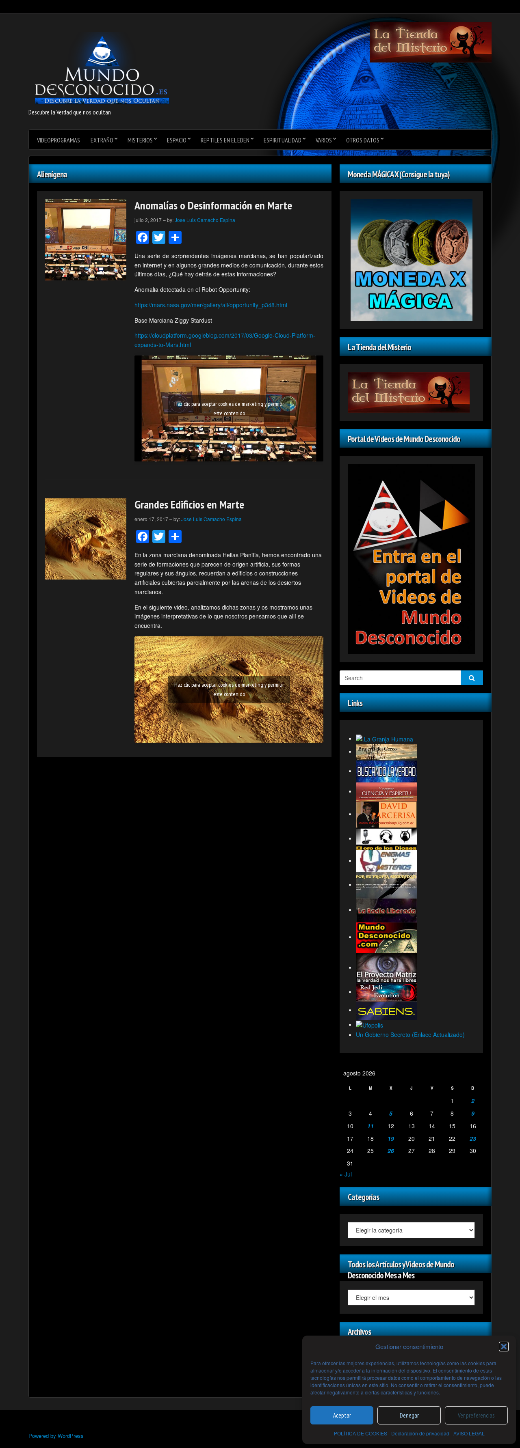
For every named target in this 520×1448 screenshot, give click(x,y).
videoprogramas (58, 140)
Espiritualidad (282, 140)
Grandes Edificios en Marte (189, 504)
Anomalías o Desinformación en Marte (213, 205)
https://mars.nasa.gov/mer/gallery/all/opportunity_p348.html (210, 305)
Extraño (102, 140)
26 (391, 1150)
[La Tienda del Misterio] (431, 41)
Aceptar (342, 1415)
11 (370, 1126)
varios (324, 140)
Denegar (409, 1415)
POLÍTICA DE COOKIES (360, 1433)
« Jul (346, 1174)
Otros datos (362, 140)
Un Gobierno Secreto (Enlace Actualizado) (410, 1034)
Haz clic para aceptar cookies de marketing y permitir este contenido (229, 408)
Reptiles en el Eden (225, 140)
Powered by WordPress (56, 1435)
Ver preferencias (476, 1415)
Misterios (140, 140)
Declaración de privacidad (420, 1433)
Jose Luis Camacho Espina (205, 219)
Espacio (176, 140)
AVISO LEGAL (469, 1433)
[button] (504, 1346)
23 (473, 1138)
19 (391, 1138)
